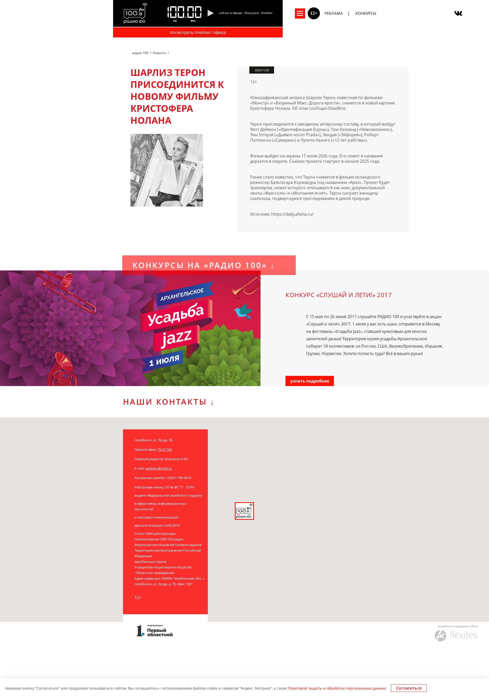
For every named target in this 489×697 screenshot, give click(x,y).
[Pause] (210, 13)
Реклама (334, 13)
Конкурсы (366, 13)
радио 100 (140, 53)
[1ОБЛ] (148, 631)
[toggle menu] (300, 13)
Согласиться (409, 688)
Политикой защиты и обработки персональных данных (337, 688)
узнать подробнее (309, 381)
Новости (159, 53)
